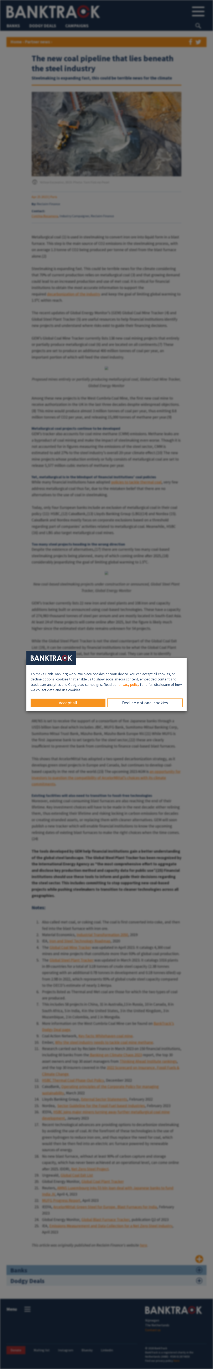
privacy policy (129, 684)
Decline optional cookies (145, 703)
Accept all (68, 703)
